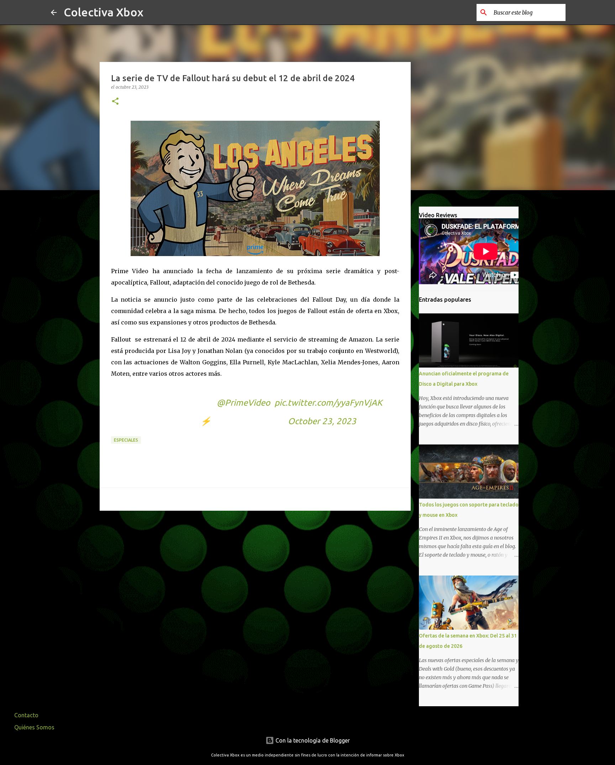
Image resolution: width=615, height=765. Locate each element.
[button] (115, 101)
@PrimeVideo (243, 402)
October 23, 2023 (322, 421)
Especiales (126, 440)
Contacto (26, 715)
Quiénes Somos (34, 727)
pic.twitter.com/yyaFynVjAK (328, 402)
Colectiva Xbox (103, 12)
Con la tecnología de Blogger (312, 740)
